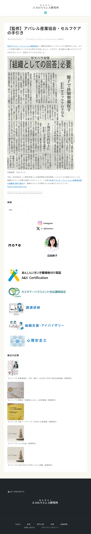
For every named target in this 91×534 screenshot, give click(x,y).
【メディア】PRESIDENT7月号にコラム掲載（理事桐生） (30, 465)
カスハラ (11, 193)
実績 (52, 524)
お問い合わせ (29, 527)
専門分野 (40, 524)
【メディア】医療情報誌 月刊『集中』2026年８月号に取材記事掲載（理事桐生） (40, 378)
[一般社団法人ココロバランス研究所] (44, 501)
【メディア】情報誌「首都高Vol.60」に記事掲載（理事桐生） (32, 400)
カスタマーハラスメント (36, 39)
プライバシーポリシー (50, 527)
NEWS (18, 524)
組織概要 (64, 524)
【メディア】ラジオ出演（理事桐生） (22, 443)
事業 (29, 524)
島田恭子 (61, 39)
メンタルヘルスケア (35, 193)
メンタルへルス (20, 193)
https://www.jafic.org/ (17, 186)
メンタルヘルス (51, 39)
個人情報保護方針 (17, 491)
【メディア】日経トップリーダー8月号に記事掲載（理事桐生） (32, 421)
